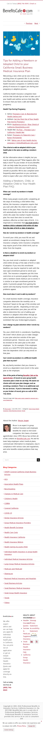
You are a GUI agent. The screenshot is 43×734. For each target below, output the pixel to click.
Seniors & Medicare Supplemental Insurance (25, 633)
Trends (23, 410)
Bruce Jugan (8, 409)
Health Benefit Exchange (13, 527)
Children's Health (10, 498)
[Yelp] (37, 641)
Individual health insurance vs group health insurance (20, 553)
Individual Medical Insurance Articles (18, 559)
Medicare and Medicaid (13, 569)
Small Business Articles (15, 410)
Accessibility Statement (32, 629)
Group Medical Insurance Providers (17, 523)
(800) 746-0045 (23, 3)
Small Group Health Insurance (15, 593)
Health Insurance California (14, 537)
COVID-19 (8, 513)
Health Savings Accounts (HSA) (16, 547)
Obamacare (8, 573)
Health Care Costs (11, 532)
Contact (32, 618)
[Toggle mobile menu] (39, 11)
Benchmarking (9, 489)
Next (36, 23)
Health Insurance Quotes (25, 623)
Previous (29, 23)
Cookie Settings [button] (8, 730)
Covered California (11, 508)
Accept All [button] (31, 726)
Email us (33, 3)
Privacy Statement (32, 624)
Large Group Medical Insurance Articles (19, 564)
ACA (6, 479)
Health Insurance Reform (13, 542)
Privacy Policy (21, 726)
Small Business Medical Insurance (17, 588)
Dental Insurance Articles (14, 518)
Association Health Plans (13, 484)
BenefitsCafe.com (23, 438)
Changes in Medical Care (13, 494)
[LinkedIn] (32, 641)
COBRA (7, 503)
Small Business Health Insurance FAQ (25, 646)
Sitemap (32, 620)
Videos (6, 602)
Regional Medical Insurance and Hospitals (20, 578)
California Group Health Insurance (25, 659)
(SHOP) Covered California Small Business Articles (20, 473)
